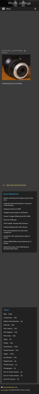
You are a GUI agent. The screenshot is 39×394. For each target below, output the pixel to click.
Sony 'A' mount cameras (11, 372)
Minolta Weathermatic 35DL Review (15, 227)
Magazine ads (8, 361)
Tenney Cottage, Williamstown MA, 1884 (17, 216)
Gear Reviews (8, 346)
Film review (7, 336)
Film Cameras (8, 328)
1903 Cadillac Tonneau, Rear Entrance (16, 223)
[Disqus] (19, 108)
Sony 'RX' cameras (9, 379)
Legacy (6, 354)
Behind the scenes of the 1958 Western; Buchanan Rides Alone (16, 248)
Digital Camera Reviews (11, 321)
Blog (5, 314)
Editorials (7, 325)
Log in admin (4, 390)
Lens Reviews (8, 357)
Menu (8, 9)
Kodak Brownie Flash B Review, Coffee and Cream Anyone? (17, 204)
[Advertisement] (19, 29)
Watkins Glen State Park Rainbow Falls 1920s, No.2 (18, 199)
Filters (6, 339)
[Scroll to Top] (34, 371)
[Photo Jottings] (19, 3)
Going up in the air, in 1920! (12, 209)
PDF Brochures (8, 364)
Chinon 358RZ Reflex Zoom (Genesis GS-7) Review (17, 242)
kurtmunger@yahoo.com (10, 387)
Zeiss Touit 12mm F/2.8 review (16, 185)
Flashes (6, 343)
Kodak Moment (9, 350)
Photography (8, 368)
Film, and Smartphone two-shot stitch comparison (16, 231)
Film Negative (8, 332)
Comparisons (8, 317)
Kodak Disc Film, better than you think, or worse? (17, 237)
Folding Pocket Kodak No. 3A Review (16, 212)
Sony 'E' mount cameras (11, 375)
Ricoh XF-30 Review (10, 220)
